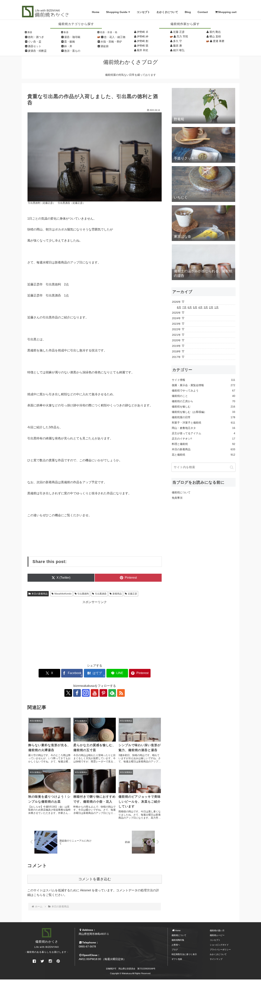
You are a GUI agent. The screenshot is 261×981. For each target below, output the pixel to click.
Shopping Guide (116, 12)
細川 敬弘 (179, 50)
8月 (179, 307)
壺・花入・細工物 (114, 37)
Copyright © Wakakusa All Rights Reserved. (130, 973)
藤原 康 (177, 45)
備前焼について (181, 492)
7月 (184, 307)
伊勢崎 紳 (142, 36)
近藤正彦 (132, 593)
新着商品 (117, 593)
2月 (211, 307)
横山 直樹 (215, 36)
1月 (216, 307)
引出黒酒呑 (100, 593)
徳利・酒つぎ (36, 37)
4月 (200, 307)
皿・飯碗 (69, 41)
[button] (231, 467)
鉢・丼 (68, 46)
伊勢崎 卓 (142, 31)
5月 (195, 307)
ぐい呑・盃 (34, 41)
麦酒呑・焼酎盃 (37, 50)
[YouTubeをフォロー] (94, 693)
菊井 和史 (142, 50)
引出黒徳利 (83, 593)
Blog (188, 12)
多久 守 (177, 41)
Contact (203, 12)
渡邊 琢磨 (218, 41)
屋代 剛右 (215, 31)
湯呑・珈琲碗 (72, 37)
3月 (206, 307)
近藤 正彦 (179, 31)
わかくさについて (167, 12)
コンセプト (143, 12)
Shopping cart (227, 12)
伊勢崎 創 (142, 41)
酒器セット (34, 46)
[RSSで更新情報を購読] (121, 693)
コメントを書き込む (94, 879)
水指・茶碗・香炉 (111, 41)
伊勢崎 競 (142, 45)
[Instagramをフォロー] (86, 693)
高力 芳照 (182, 36)
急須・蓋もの (72, 50)
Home (95, 12)
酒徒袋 (105, 46)
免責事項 (177, 497)
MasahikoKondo (62, 593)
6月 (190, 307)
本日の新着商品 (40, 593)
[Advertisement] (94, 631)
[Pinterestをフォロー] (103, 693)
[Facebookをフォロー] (77, 693)
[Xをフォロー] (68, 693)
